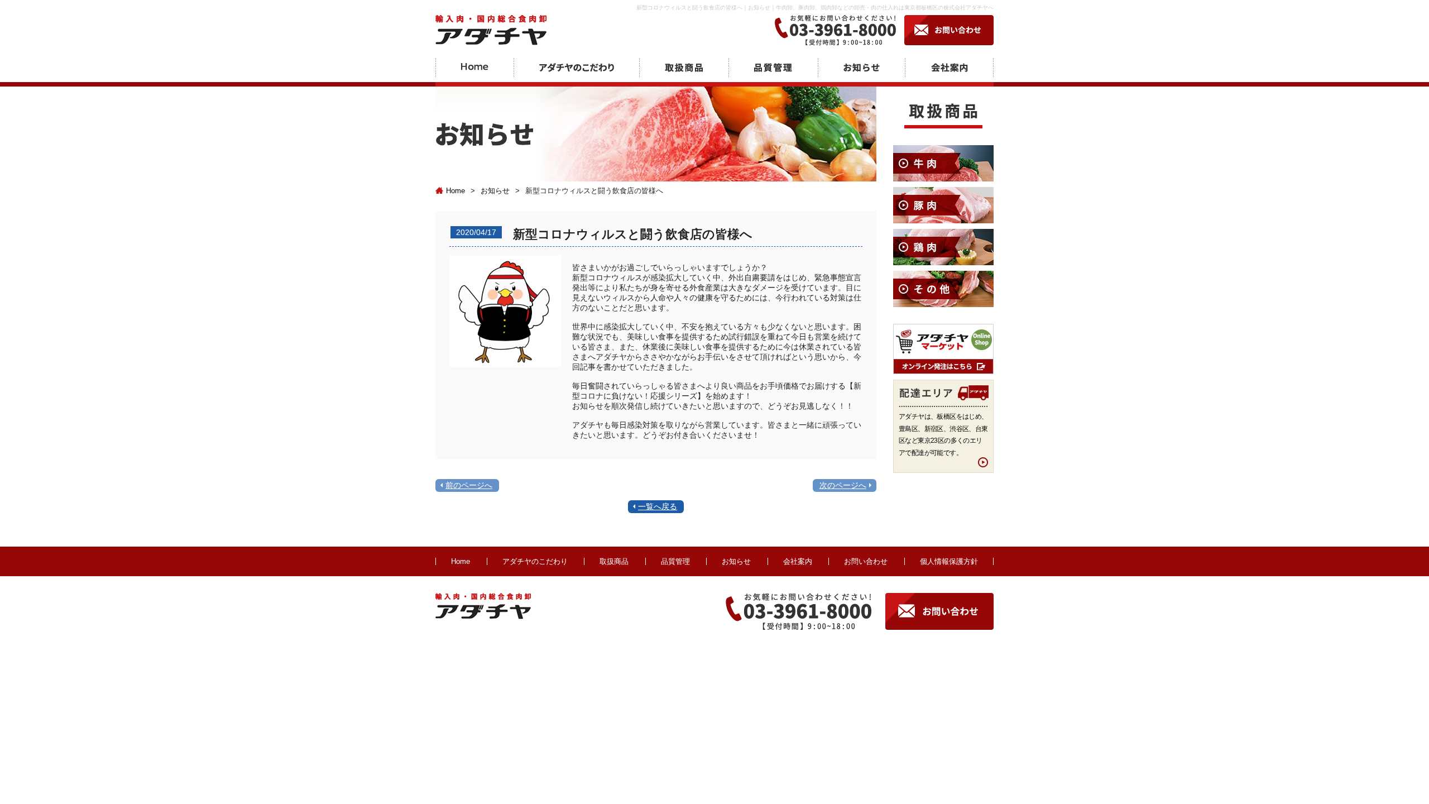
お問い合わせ (866, 561)
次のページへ (842, 485)
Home (455, 190)
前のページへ (468, 485)
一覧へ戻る (657, 506)
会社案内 (797, 561)
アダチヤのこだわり (535, 561)
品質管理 (675, 561)
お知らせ (495, 190)
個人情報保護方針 (949, 561)
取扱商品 (614, 561)
